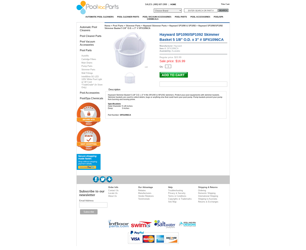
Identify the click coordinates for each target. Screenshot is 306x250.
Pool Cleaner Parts (128, 17)
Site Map (172, 202)
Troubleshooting (175, 190)
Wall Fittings (87, 73)
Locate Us (113, 193)
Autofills (85, 56)
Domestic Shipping (206, 193)
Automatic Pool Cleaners (99, 17)
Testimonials (144, 199)
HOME (173, 4)
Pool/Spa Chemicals (91, 98)
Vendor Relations (146, 196)
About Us (112, 196)
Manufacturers (144, 193)
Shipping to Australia (207, 199)
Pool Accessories (200, 17)
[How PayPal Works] (89, 168)
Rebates (142, 190)
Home (107, 25)
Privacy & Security (177, 193)
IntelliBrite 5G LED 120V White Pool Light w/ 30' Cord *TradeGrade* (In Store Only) (91, 82)
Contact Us (113, 190)
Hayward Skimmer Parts (155, 25)
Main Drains (86, 63)
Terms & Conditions (177, 196)
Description (114, 89)
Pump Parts (86, 66)
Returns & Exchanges (208, 202)
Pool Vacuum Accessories (157, 17)
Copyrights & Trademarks (180, 199)
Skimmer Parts (133, 25)
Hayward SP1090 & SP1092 (182, 25)
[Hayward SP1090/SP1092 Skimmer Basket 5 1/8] (130, 67)
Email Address (86, 200)
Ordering (202, 190)
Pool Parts (181, 17)
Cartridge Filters (88, 59)
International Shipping (208, 196)
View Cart (225, 4)
